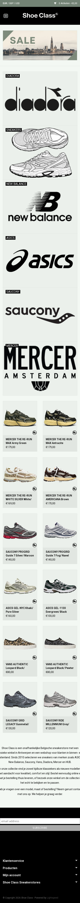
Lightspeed (52, 897)
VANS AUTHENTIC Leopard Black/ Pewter (60, 666)
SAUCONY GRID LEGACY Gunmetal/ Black (17, 722)
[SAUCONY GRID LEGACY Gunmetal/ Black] (20, 699)
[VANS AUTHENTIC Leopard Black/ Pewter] (60, 643)
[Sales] (40, 45)
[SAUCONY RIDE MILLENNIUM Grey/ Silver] (60, 699)
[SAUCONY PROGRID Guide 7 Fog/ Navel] (60, 530)
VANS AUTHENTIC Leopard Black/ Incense (17, 666)
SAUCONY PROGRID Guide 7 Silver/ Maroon (20, 553)
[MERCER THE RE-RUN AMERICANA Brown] (60, 474)
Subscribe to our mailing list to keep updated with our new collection (40, 813)
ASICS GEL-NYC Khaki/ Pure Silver (19, 610)
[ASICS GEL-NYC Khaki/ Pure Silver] (20, 587)
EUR (5, 3)
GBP (11, 3)
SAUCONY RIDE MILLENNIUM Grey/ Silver (57, 722)
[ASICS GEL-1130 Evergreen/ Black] (60, 587)
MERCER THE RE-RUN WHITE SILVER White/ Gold (19, 497)
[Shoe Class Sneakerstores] (45, 15)
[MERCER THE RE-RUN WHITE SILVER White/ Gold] (20, 474)
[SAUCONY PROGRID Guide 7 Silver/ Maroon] (20, 530)
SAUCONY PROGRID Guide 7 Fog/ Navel (58, 553)
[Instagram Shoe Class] (43, 844)
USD (17, 3)
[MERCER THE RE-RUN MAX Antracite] (60, 418)
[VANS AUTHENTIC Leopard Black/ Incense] (20, 643)
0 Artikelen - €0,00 (67, 3)
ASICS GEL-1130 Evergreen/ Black (56, 610)
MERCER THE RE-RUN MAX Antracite (59, 441)
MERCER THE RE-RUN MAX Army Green (19, 441)
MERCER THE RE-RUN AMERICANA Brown (59, 497)
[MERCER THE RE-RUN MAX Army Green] (20, 418)
